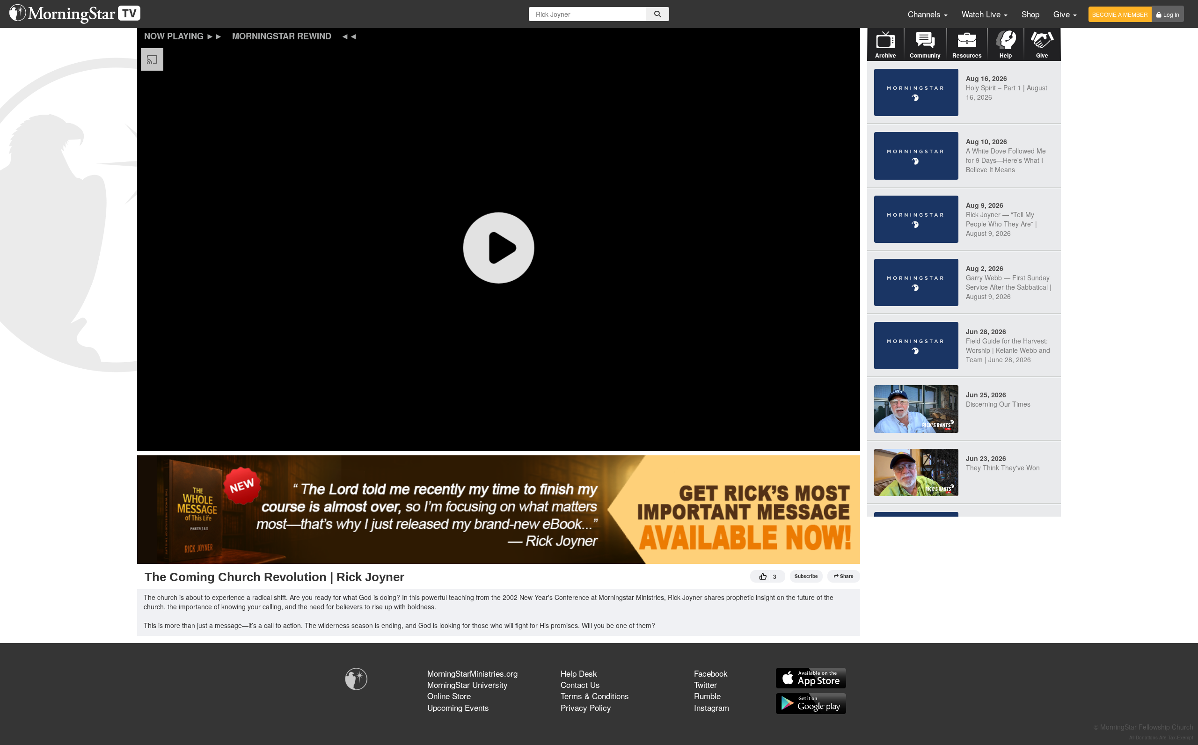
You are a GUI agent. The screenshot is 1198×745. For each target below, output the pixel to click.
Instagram (711, 707)
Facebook (711, 673)
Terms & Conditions (595, 695)
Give (1062, 14)
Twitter (705, 684)
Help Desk (579, 673)
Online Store (449, 695)
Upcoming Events (458, 707)
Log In (1171, 14)
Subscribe (806, 576)
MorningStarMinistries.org (472, 673)
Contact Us (580, 684)
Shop (1030, 14)
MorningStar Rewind (281, 36)
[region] (498, 247)
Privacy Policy (586, 707)
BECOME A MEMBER (1120, 14)
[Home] (78, 14)
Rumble (707, 695)
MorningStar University (467, 684)
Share (847, 576)
